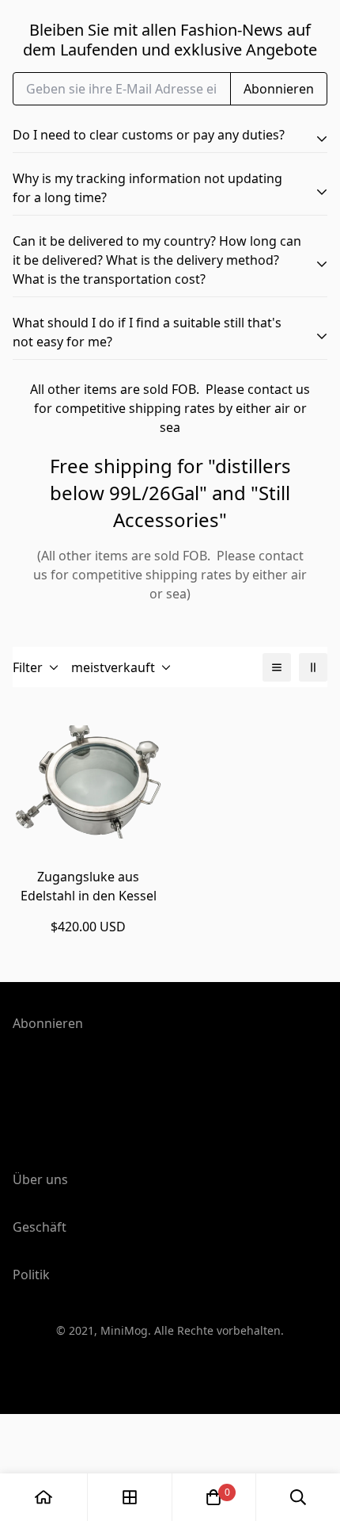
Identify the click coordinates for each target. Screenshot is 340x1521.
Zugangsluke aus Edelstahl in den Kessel (89, 886)
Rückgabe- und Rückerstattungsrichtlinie (135, 1393)
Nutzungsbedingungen (82, 1317)
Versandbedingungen (78, 1368)
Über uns (40, 1447)
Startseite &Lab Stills (74, 1295)
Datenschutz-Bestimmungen (98, 1342)
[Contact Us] (105, 485)
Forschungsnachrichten (84, 1422)
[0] (213, 1497)
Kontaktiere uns (60, 1472)
